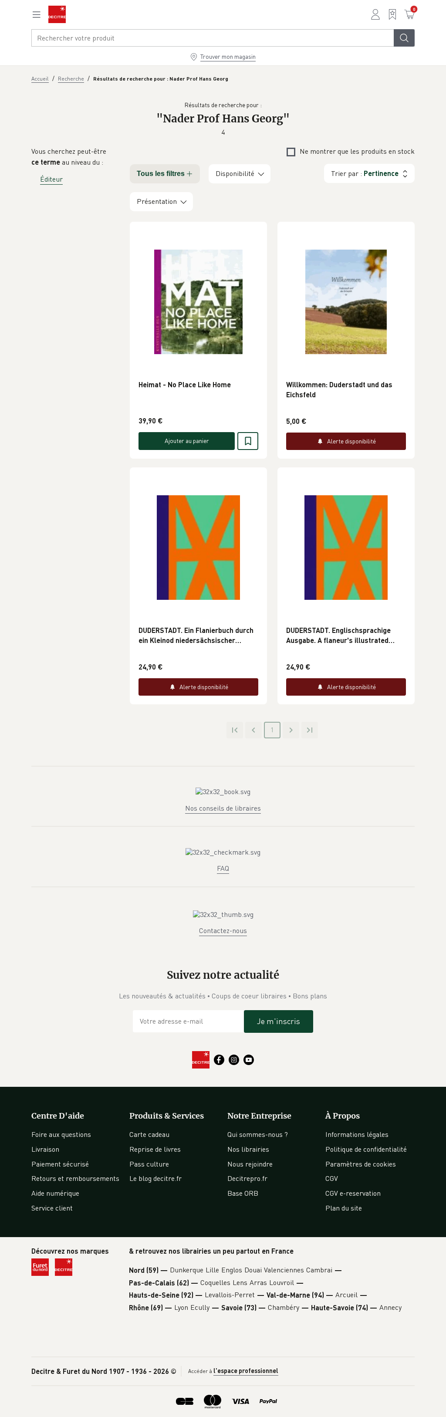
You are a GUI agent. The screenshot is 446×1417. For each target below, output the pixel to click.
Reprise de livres (155, 1149)
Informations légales (357, 1134)
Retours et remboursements (75, 1178)
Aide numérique (55, 1193)
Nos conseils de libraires (223, 808)
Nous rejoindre (250, 1164)
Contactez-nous (223, 930)
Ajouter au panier (187, 440)
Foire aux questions (61, 1134)
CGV (331, 1178)
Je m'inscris (278, 1021)
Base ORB (242, 1193)
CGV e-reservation (353, 1193)
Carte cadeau (149, 1134)
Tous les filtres (161, 173)
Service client (52, 1208)
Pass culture (149, 1164)
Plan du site (343, 1208)
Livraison (45, 1149)
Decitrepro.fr (247, 1178)
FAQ (223, 868)
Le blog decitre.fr (155, 1178)
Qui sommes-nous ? (257, 1134)
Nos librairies (248, 1149)
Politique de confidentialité (366, 1149)
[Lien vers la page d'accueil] (57, 14)
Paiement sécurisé (60, 1164)
